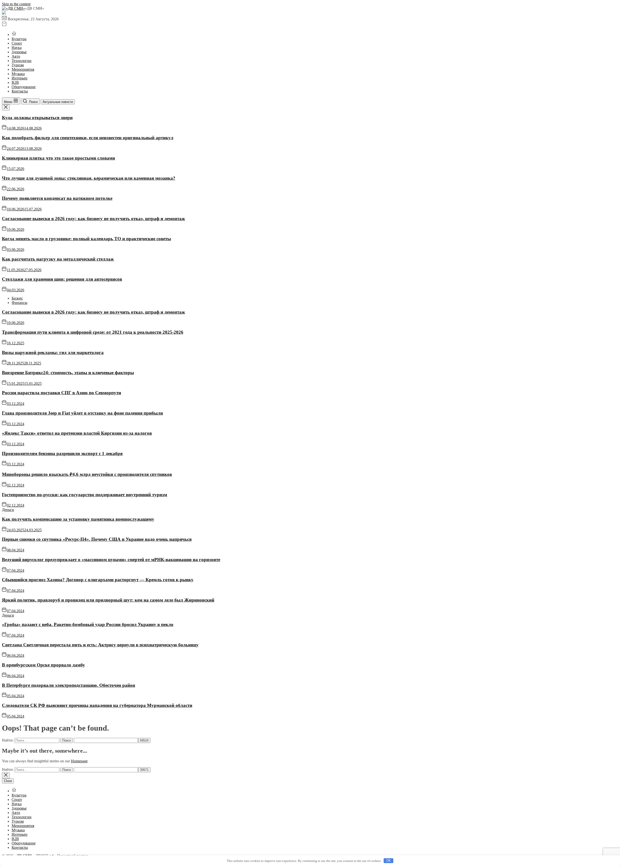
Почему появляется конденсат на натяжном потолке (57, 198)
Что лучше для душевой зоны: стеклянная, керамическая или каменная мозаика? (88, 178)
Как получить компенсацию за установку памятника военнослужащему (78, 519)
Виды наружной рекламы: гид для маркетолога (53, 352)
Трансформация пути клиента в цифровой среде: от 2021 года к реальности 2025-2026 (92, 332)
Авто (16, 56)
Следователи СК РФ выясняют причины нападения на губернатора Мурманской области (97, 705)
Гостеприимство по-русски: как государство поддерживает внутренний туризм (84, 494)
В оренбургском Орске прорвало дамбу (43, 664)
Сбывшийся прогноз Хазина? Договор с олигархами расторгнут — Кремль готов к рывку (98, 579)
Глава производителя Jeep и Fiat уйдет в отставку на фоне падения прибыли (82, 413)
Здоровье (19, 52)
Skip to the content (16, 4)
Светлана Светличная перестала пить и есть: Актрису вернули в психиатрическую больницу (100, 644)
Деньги (8, 510)
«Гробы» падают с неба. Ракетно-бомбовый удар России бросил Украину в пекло (87, 624)
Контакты (20, 91)
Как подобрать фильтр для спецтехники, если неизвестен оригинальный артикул (87, 137)
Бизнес (17, 298)
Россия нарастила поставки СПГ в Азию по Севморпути (61, 392)
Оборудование (24, 87)
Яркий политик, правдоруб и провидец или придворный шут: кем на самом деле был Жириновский (108, 600)
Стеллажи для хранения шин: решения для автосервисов (62, 279)
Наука (17, 48)
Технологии (21, 61)
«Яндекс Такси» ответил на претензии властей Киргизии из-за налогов (77, 433)
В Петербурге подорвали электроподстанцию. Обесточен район (68, 685)
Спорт (17, 43)
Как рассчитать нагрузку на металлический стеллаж (58, 259)
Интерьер (19, 78)
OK (388, 860)
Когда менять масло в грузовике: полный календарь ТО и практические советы (86, 238)
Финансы (19, 303)
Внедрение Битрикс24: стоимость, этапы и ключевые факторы (68, 372)
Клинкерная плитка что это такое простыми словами (58, 158)
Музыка (18, 74)
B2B (15, 82)
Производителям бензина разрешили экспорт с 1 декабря (62, 453)
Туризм (18, 65)
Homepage (79, 761)
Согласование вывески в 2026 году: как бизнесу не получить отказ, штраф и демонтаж (93, 218)
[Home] (14, 34)
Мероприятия (23, 69)
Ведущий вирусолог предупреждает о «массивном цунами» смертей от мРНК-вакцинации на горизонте (111, 559)
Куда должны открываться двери (37, 117)
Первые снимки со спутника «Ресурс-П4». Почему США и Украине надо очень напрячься (97, 539)
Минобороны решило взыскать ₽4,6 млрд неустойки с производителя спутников (87, 474)
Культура (19, 39)
